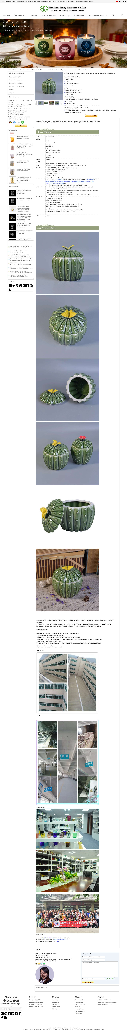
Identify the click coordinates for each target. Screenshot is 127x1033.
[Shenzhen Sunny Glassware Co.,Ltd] (63, 12)
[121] (17, 285)
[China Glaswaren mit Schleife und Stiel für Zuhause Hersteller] (12, 234)
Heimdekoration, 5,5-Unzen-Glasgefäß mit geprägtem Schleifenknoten (24, 225)
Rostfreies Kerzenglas (58, 183)
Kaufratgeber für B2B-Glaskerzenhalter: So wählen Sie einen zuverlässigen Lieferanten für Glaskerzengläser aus (21, 251)
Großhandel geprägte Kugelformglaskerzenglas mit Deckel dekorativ (24, 182)
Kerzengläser (20, 15)
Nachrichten (79, 15)
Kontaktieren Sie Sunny (98, 15)
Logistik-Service (79, 1009)
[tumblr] (27, 285)
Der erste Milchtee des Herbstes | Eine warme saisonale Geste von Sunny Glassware (21, 247)
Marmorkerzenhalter (73, 181)
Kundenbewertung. (80, 999)
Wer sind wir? (78, 1013)
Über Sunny (64, 15)
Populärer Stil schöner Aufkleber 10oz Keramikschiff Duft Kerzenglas (24, 149)
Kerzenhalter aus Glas (15, 77)
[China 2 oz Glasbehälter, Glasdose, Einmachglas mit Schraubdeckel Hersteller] (12, 193)
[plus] (24, 285)
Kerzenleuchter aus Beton (16, 86)
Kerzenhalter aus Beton (85, 181)
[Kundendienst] (10, 122)
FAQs (114, 15)
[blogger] (20, 285)
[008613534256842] (44, 964)
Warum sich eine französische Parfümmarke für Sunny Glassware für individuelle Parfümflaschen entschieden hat (21, 267)
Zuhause (6, 15)
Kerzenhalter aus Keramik (29, 69)
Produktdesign (79, 1002)
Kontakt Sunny (56, 1006)
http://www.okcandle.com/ (60, 939)
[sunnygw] (41, 964)
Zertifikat (77, 1006)
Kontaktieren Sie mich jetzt (21, 126)
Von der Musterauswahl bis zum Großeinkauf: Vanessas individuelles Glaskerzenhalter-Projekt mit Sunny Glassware (20, 255)
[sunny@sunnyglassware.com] (39, 964)
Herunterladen (56, 1009)
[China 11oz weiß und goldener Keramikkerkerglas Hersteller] (12, 158)
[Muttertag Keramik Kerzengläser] (63, 67)
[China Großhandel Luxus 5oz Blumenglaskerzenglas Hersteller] (12, 134)
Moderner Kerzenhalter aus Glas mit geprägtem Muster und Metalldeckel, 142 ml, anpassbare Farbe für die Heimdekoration (24, 218)
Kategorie (17, 69)
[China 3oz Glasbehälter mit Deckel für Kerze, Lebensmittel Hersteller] (12, 201)
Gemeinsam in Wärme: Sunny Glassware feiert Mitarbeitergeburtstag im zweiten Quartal (21, 259)
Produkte (33, 15)
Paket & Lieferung (80, 1004)
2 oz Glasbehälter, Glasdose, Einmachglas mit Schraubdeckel (24, 192)
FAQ (58, 941)
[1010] (13, 285)
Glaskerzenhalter (50, 181)
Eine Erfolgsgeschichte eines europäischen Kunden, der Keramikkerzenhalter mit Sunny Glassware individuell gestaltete (19, 272)
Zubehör (11, 93)
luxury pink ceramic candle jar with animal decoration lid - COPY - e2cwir (25, 141)
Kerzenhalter (59, 179)
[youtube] (31, 285)
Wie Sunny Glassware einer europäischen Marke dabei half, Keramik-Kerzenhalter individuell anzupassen (19, 263)
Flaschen (11, 89)
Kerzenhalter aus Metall (16, 83)
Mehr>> (19, 243)
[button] (125, 44)
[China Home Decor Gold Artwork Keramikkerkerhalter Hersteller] (12, 166)
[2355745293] (36, 964)
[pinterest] (10, 289)
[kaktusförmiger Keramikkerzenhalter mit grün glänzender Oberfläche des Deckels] (49, 86)
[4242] (10, 285)
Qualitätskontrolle (48, 15)
